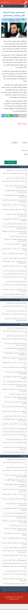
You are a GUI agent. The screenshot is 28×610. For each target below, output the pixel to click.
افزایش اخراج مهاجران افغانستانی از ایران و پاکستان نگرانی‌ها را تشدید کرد (15, 240)
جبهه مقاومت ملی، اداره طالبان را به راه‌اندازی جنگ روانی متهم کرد (14, 250)
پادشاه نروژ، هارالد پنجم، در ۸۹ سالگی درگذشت (16, 170)
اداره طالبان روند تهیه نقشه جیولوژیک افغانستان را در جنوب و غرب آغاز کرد (15, 191)
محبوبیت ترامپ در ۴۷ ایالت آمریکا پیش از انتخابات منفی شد (14, 267)
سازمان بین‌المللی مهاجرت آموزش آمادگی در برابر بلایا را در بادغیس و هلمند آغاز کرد (14, 227)
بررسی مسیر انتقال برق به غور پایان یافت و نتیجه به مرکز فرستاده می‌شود (14, 290)
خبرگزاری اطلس (25, 2)
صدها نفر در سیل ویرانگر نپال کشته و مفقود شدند (16, 282)
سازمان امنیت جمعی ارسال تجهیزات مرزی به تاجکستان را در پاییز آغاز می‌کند (14, 201)
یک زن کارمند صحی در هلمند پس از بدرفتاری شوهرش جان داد (15, 205)
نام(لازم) (25, 142)
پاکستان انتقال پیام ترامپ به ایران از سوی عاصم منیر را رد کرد (14, 285)
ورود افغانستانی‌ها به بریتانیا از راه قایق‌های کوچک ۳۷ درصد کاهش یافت (15, 196)
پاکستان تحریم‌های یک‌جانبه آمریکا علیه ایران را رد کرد (15, 224)
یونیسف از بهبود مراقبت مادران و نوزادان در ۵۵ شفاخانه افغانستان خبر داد (14, 232)
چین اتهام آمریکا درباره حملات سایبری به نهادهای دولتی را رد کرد (14, 278)
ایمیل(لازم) (15, 142)
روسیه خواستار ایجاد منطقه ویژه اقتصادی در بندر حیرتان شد (14, 254)
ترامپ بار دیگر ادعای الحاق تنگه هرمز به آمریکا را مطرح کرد (15, 174)
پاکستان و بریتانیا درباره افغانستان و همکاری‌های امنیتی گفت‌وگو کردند (15, 220)
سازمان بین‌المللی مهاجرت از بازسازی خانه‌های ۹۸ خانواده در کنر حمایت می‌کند (14, 262)
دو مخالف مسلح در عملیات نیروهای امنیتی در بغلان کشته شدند (14, 210)
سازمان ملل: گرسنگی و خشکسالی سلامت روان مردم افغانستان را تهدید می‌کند (15, 186)
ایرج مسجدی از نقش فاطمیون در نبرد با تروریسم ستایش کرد (14, 182)
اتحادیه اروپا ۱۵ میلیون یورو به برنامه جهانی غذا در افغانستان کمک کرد (16, 215)
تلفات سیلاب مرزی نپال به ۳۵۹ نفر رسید (18, 236)
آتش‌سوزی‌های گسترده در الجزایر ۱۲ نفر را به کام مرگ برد (14, 271)
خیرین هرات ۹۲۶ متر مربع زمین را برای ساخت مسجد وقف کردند (15, 245)
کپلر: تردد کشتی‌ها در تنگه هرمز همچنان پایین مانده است (14, 274)
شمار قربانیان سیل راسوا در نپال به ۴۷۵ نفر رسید (16, 178)
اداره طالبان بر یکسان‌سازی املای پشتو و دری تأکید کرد (15, 294)
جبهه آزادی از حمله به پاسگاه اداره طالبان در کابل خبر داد (14, 258)
